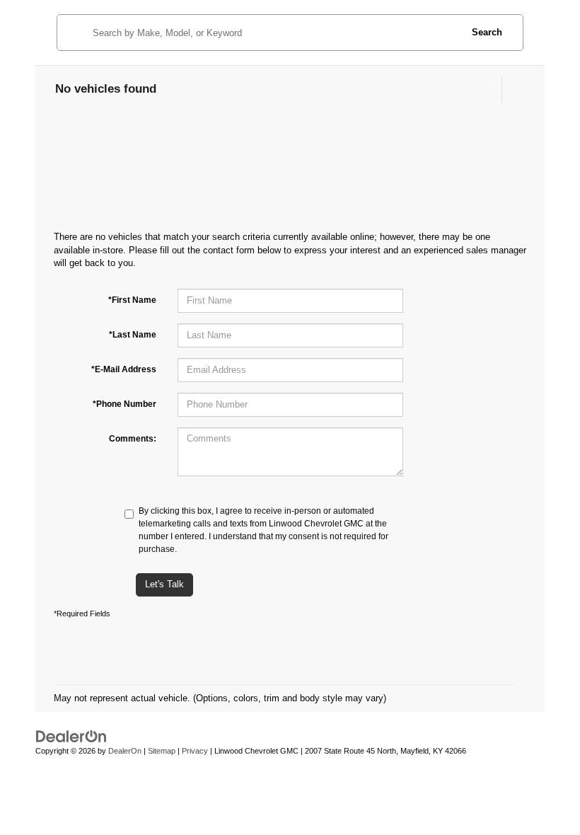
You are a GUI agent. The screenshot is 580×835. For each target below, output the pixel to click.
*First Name (132, 300)
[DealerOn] (71, 736)
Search (487, 32)
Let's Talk (164, 584)
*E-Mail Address (123, 369)
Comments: (132, 439)
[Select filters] (488, 90)
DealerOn (124, 751)
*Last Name (132, 335)
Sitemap (161, 751)
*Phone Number (124, 404)
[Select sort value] (513, 90)
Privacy (195, 751)
